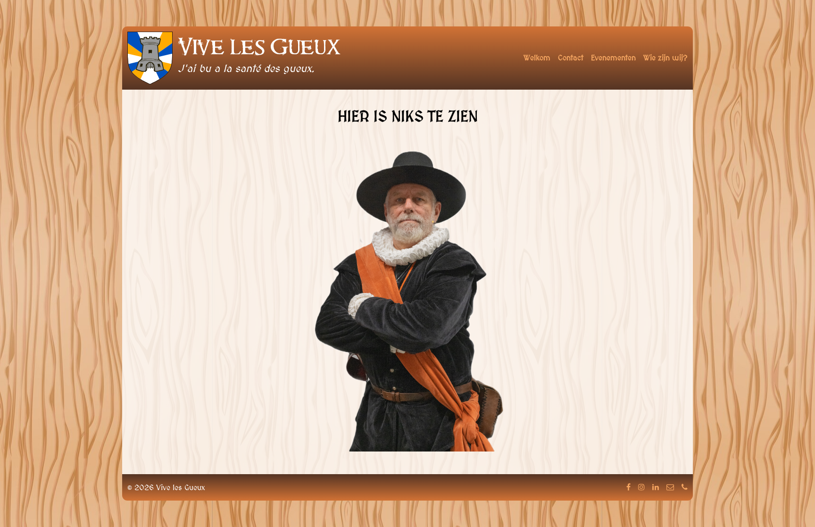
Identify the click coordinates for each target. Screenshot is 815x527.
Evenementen (613, 57)
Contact (570, 57)
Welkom (537, 57)
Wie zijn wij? (665, 57)
